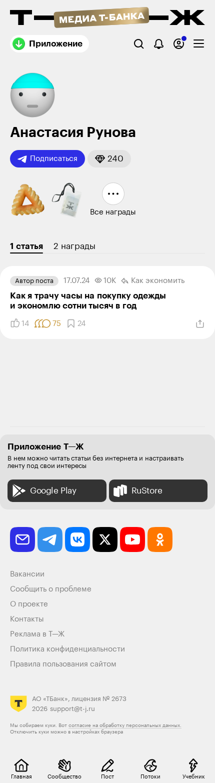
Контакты (27, 619)
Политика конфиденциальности (67, 649)
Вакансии (27, 574)
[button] (109, 159)
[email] (22, 539)
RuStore (147, 490)
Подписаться (54, 158)
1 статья (26, 246)
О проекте (29, 604)
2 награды (75, 246)
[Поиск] (138, 44)
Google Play (53, 490)
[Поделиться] (200, 324)
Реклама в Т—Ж (37, 634)
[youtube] (132, 539)
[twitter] (105, 539)
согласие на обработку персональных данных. (125, 725)
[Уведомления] (158, 44)
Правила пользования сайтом (63, 664)
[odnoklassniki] (160, 539)
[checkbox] (198, 44)
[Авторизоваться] (178, 44)
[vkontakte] (77, 539)
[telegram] (50, 539)
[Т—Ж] (107, 18)
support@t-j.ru (72, 709)
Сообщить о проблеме (51, 589)
